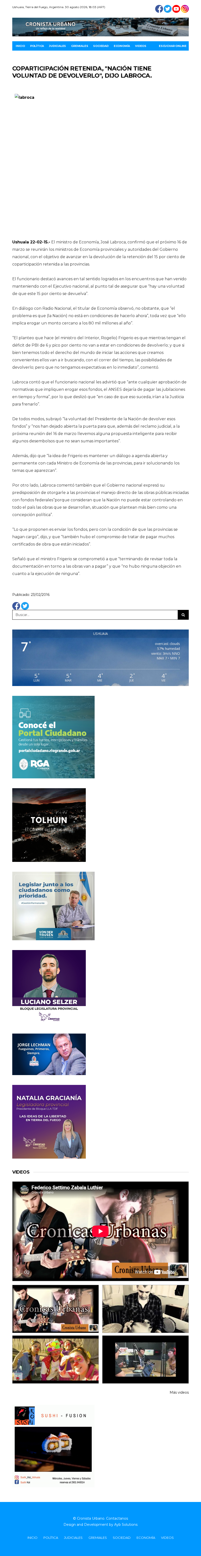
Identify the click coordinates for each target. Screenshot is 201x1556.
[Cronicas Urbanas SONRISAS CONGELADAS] (55, 1359)
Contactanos (117, 1518)
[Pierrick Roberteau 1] (145, 1309)
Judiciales (57, 46)
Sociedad (100, 46)
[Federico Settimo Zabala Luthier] (55, 1309)
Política (37, 46)
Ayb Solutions (126, 1524)
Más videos (179, 1392)
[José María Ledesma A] (145, 1359)
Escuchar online (173, 46)
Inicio (20, 46)
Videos (140, 46)
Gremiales (79, 46)
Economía (122, 46)
